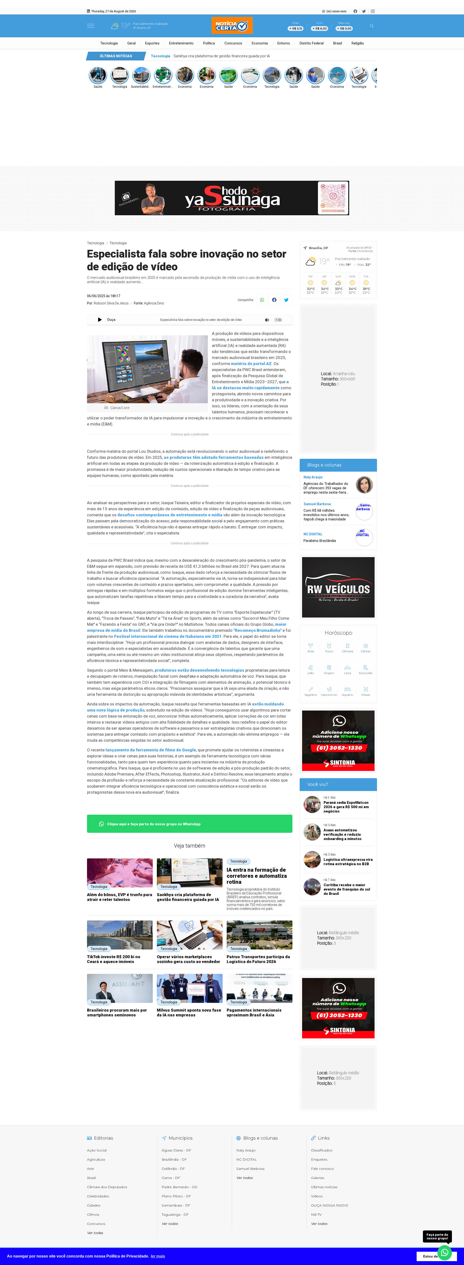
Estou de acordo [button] (436, 1256)
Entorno (283, 43)
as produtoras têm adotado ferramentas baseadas (214, 457)
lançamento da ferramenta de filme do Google (151, 750)
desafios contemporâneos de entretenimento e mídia (169, 514)
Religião (358, 43)
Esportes (152, 43)
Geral (131, 43)
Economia (260, 43)
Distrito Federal (312, 43)
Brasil (337, 43)
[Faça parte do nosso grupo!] (444, 1252)
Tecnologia (109, 43)
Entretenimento (181, 43)
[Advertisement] (232, 125)
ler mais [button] (158, 1256)
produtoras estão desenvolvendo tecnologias (199, 670)
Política (209, 43)
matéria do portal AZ (251, 363)
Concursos (233, 43)
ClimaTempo (365, 251)
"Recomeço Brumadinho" (257, 630)
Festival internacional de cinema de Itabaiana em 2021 (168, 636)
